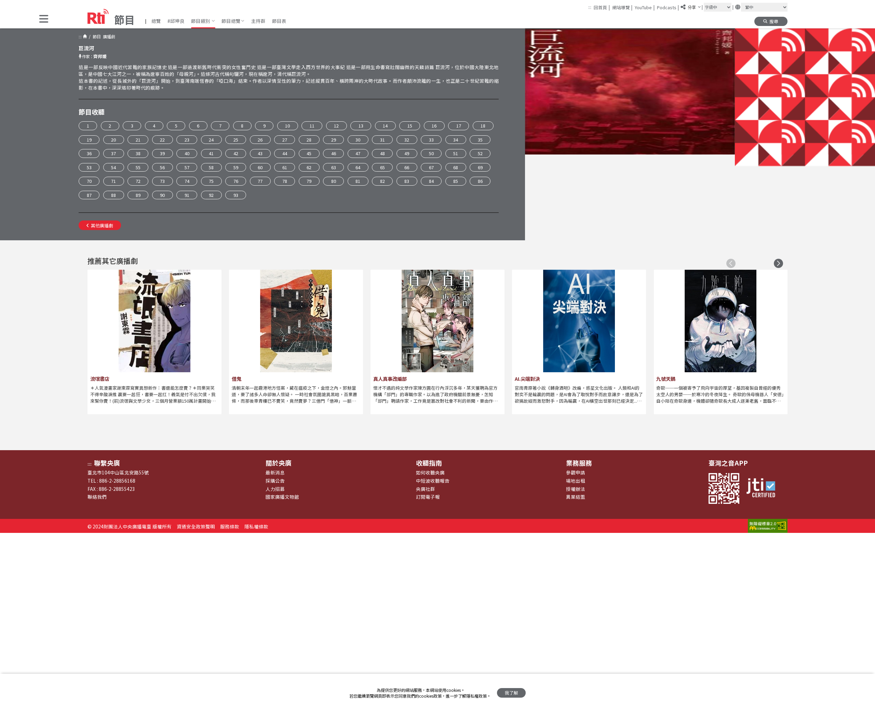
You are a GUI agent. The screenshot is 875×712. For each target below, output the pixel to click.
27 (284, 139)
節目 (96, 36)
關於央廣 (279, 462)
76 (235, 181)
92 (211, 195)
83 (406, 181)
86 (480, 181)
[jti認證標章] (763, 488)
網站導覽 (622, 7)
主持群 (258, 20)
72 (138, 181)
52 (480, 153)
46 (333, 153)
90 (162, 195)
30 (357, 139)
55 (138, 167)
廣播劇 (108, 36)
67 (431, 167)
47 (357, 153)
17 (458, 125)
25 (235, 139)
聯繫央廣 (107, 462)
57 (187, 167)
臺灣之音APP (728, 462)
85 (455, 181)
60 (260, 167)
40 (187, 153)
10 (287, 125)
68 (455, 167)
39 (162, 153)
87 (89, 195)
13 (361, 125)
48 (382, 153)
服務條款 (229, 526)
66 (406, 167)
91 (187, 195)
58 (211, 167)
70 (89, 181)
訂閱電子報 (428, 496)
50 (431, 153)
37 (113, 153)
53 (89, 167)
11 (312, 125)
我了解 (511, 692)
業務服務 (579, 462)
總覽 (156, 20)
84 (431, 181)
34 (455, 139)
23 (187, 139)
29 (333, 139)
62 (309, 167)
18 (483, 125)
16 (434, 125)
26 (260, 139)
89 (138, 195)
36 (89, 153)
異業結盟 (575, 496)
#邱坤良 (176, 20)
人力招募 (275, 489)
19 (89, 139)
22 (162, 139)
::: (589, 7)
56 (162, 167)
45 (309, 153)
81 (357, 181)
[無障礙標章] (768, 526)
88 (113, 195)
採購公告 (275, 480)
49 (406, 153)
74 (187, 181)
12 (336, 125)
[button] (44, 19)
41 (211, 153)
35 (480, 139)
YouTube (645, 7)
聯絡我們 (97, 496)
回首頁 (602, 7)
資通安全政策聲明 (196, 526)
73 (162, 181)
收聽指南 (429, 462)
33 (431, 139)
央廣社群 (425, 489)
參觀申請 (575, 472)
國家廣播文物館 (282, 496)
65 (382, 167)
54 (113, 167)
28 (309, 139)
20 (113, 139)
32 (406, 139)
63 (333, 167)
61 (284, 167)
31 (382, 139)
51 (455, 153)
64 (357, 167)
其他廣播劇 (102, 225)
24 (211, 139)
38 (138, 153)
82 (382, 181)
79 (309, 181)
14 (385, 125)
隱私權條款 (256, 526)
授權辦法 (575, 489)
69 (480, 167)
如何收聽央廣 (430, 472)
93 (235, 195)
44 (284, 153)
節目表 (279, 20)
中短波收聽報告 (432, 480)
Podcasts (668, 7)
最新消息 (275, 472)
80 (333, 181)
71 (113, 181)
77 (260, 181)
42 (235, 153)
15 (409, 125)
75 (211, 181)
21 (138, 139)
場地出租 (575, 480)
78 (284, 181)
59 (235, 167)
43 (260, 153)
